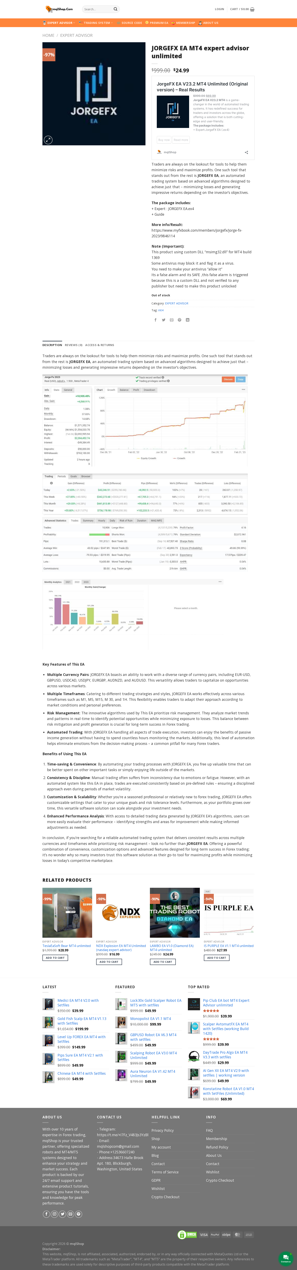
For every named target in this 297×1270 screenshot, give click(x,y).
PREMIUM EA (159, 23)
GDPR (156, 1180)
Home (48, 35)
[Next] (253, 932)
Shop (156, 1138)
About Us (214, 1155)
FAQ (209, 1130)
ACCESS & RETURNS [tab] (99, 345)
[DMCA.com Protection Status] (187, 1234)
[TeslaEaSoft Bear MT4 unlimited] (67, 913)
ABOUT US (210, 23)
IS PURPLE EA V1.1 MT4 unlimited (229, 946)
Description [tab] (52, 345)
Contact (158, 1163)
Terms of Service (165, 1172)
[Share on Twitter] (163, 320)
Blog (155, 1155)
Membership (216, 1138)
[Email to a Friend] (171, 320)
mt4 (160, 310)
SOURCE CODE (132, 23)
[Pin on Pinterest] (179, 320)
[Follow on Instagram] (54, 1214)
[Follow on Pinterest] (78, 1214)
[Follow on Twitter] (62, 1214)
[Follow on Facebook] (46, 1214)
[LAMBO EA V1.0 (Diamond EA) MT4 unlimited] (175, 913)
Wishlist (158, 1188)
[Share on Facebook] (155, 320)
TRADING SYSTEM (97, 23)
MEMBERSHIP (185, 23)
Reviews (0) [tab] (73, 345)
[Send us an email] (70, 1214)
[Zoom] (48, 140)
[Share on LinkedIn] (187, 320)
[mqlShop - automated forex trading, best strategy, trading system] (59, 9)
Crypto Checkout (166, 1196)
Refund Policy (217, 1147)
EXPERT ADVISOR (59, 23)
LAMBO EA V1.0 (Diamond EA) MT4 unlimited (172, 948)
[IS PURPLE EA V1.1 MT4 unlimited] (229, 913)
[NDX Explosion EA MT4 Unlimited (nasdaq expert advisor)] (121, 913)
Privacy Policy (163, 1130)
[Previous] (43, 932)
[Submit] (115, 9)
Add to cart (55, 958)
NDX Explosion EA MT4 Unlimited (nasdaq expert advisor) (121, 948)
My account (161, 1147)
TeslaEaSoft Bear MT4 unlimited (66, 946)
